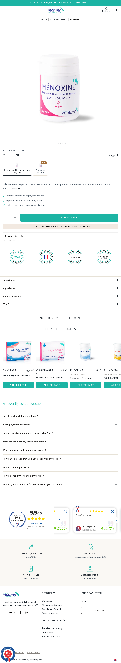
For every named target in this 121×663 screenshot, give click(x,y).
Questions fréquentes (52, 609)
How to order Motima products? (20, 416)
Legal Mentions (17, 652)
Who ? (6, 304)
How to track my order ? (16, 467)
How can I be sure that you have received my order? (32, 458)
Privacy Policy (33, 652)
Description (9, 280)
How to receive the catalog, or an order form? (28, 433)
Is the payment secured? (16, 424)
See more (16, 188)
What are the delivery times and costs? (24, 441)
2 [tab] (60, 143)
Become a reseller (51, 636)
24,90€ (17, 171)
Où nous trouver (50, 613)
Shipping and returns (52, 605)
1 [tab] (58, 143)
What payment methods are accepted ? (24, 450)
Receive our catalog (52, 628)
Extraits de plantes (58, 19)
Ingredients (9, 288)
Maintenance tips (12, 296)
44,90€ (41, 167)
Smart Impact (36, 660)
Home (44, 19)
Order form (47, 632)
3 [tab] (63, 143)
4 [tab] (65, 143)
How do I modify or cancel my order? (23, 475)
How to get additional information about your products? (33, 484)
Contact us (47, 601)
